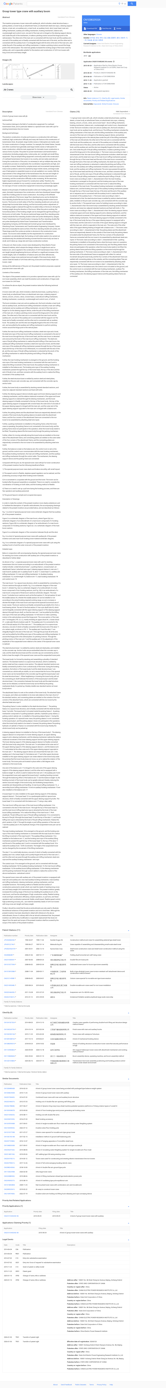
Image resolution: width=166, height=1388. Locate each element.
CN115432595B (9, 1172)
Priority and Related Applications (103, 100)
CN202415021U (9, 997)
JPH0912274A (9, 944)
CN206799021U (9, 1163)
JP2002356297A (10, 949)
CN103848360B (9, 1088)
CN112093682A (9, 1050)
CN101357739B (9, 1132)
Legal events (115, 98)
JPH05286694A (9, 940)
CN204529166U (9, 1150)
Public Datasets (80, 1385)
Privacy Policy (101, 1385)
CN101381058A (9, 971)
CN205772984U (9, 1141)
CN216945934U (9, 1128)
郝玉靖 (95, 40)
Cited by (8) (106, 98)
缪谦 (108, 38)
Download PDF (91, 28)
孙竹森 (92, 38)
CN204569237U (9, 1180)
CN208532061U (9, 1189)
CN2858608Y (8, 955)
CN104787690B (9, 1123)
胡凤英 (100, 40)
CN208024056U (9, 1167)
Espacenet (97, 104)
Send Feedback (66, 1385)
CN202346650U (9, 992)
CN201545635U (9, 1115)
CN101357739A (9, 964)
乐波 (105, 38)
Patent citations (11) (94, 98)
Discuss (116, 104)
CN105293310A (9, 1034)
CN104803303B (9, 1145)
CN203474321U (9, 1159)
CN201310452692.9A (11, 1216)
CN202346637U (9, 1102)
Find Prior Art (106, 28)
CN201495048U (9, 985)
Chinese (99, 34)
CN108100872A (9, 1039)
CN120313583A (9, 1061)
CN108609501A (9, 1044)
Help (111, 1385)
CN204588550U (9, 1176)
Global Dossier (107, 104)
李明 (101, 38)
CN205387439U (9, 1119)
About (55, 1385)
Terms (91, 1385)
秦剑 (118, 38)
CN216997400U (9, 1194)
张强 (97, 38)
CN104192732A (9, 1022)
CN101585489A (9, 1185)
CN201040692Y (9, 960)
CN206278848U (9, 1106)
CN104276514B (9, 1137)
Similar (118, 28)
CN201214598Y (9, 978)
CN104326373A (9, 1029)
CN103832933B (9, 1093)
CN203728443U (9, 1097)
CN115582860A (9, 1056)
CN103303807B (9, 1110)
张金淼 (89, 40)
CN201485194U (9, 1154)
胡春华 (123, 38)
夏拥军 (113, 38)
